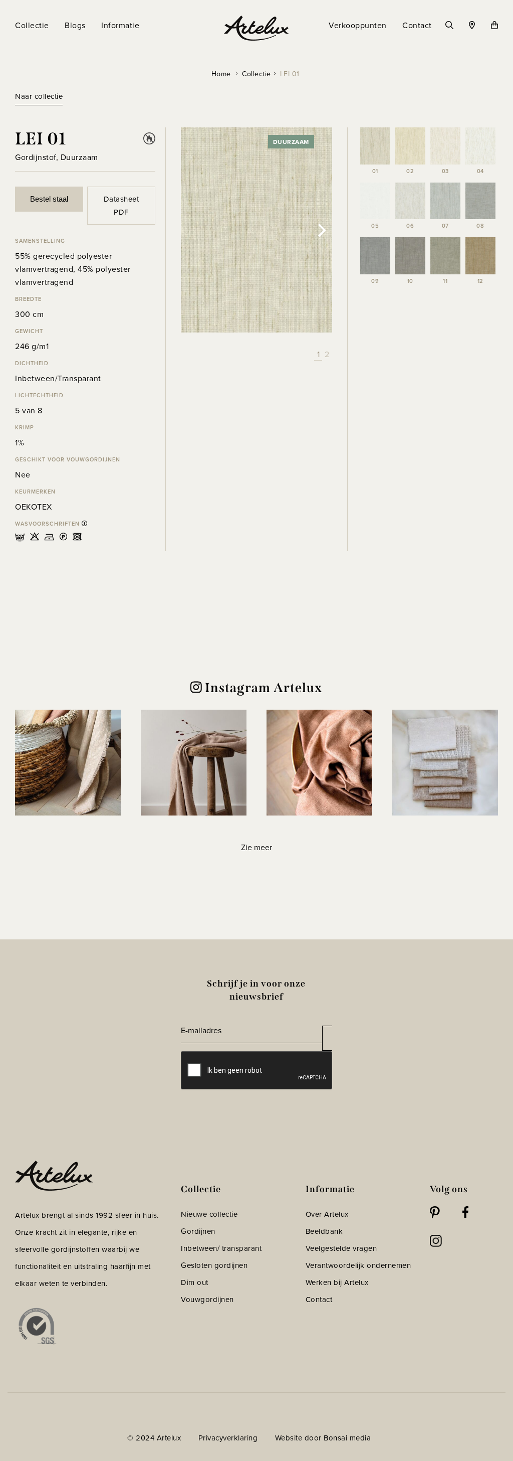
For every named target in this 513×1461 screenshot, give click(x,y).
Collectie (256, 74)
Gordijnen (198, 1231)
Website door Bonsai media (323, 1437)
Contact (319, 1299)
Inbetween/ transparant (221, 1248)
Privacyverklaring (228, 1437)
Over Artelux (327, 1214)
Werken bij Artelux (337, 1282)
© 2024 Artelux (154, 1437)
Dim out (194, 1282)
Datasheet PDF (121, 205)
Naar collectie (39, 96)
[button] (68, 763)
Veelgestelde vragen (341, 1248)
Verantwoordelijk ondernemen (358, 1265)
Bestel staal (49, 199)
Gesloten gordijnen (214, 1265)
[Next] (321, 230)
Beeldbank (324, 1231)
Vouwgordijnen (207, 1299)
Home (221, 74)
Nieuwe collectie (209, 1214)
